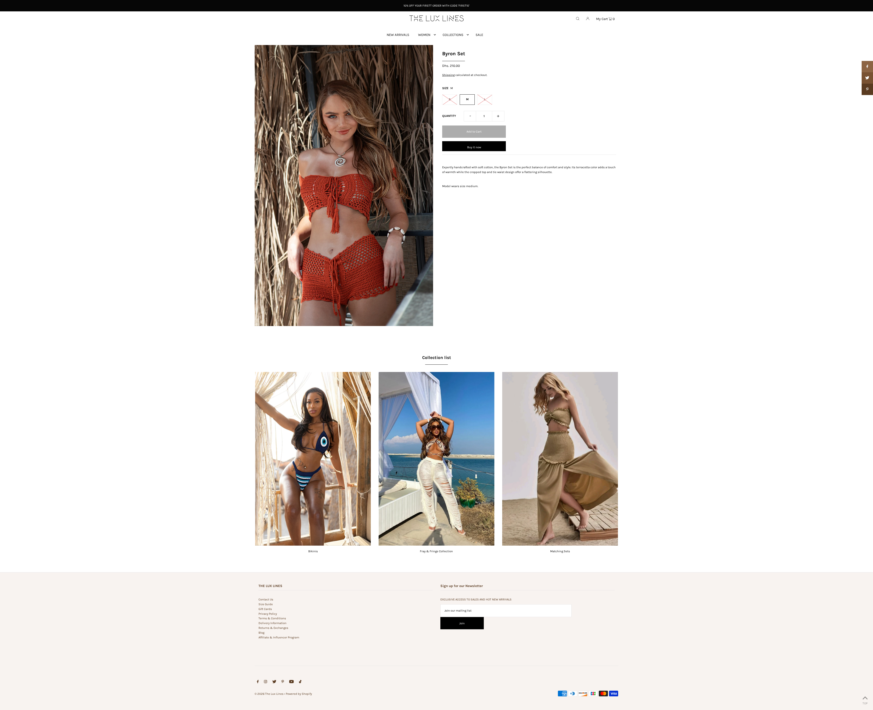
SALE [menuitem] (479, 35)
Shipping (448, 75)
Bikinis (313, 551)
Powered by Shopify (299, 693)
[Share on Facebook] (867, 66)
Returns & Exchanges (273, 628)
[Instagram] (265, 682)
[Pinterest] (282, 682)
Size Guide (265, 604)
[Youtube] (291, 682)
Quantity (449, 116)
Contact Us (265, 599)
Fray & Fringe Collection (436, 551)
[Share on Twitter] (867, 78)
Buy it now (474, 147)
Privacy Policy (267, 613)
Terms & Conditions (272, 618)
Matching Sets (560, 551)
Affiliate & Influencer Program (278, 637)
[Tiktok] (300, 682)
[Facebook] (258, 682)
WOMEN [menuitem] (424, 35)
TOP (865, 703)
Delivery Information (272, 623)
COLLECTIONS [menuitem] (453, 35)
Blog (261, 632)
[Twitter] (274, 682)
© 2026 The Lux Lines (269, 693)
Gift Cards (265, 609)
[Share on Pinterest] (867, 89)
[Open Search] (578, 18)
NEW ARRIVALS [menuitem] (398, 35)
